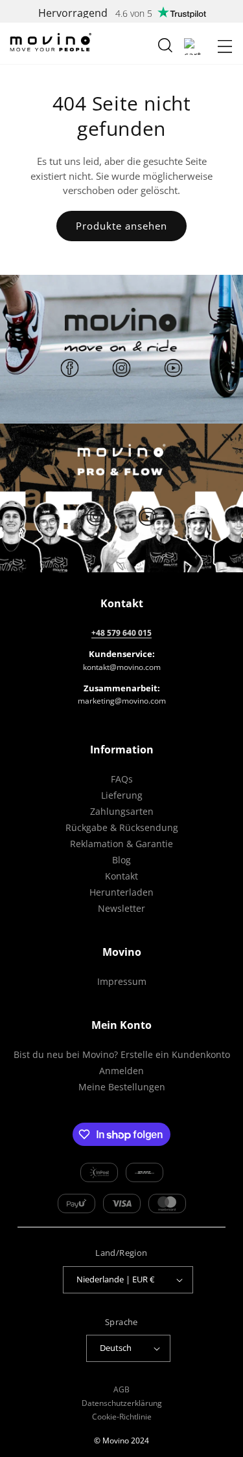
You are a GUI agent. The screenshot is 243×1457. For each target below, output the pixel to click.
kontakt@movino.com (122, 667)
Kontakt (121, 876)
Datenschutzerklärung (122, 1403)
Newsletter (121, 908)
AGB (121, 1389)
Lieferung (122, 795)
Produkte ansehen (121, 225)
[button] (224, 46)
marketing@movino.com (122, 700)
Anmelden (121, 1070)
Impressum (121, 981)
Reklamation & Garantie (121, 843)
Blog (121, 860)
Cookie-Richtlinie (122, 1416)
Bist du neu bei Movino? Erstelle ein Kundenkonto (122, 1054)
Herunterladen (121, 892)
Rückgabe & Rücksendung (121, 827)
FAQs (122, 779)
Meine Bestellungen (121, 1087)
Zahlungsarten (122, 811)
